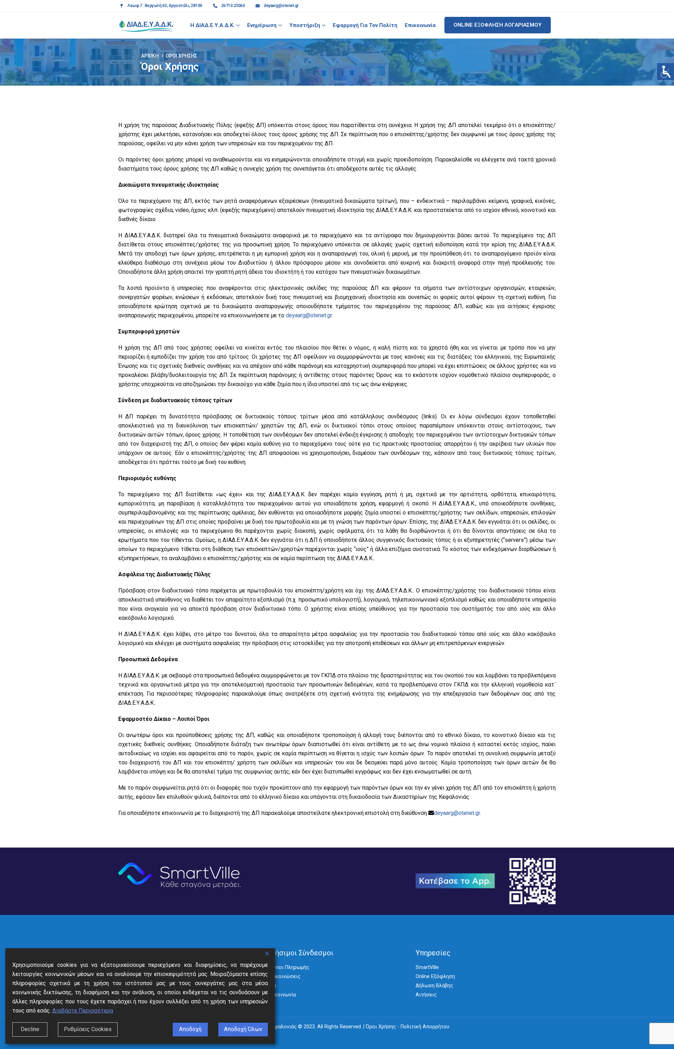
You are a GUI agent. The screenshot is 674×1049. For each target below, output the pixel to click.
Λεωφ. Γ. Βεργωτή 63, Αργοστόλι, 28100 (164, 5)
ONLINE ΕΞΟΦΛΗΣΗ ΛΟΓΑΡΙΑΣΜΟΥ (498, 25)
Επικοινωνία (420, 25)
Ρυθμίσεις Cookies (88, 1029)
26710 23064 (233, 5)
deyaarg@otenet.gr (281, 5)
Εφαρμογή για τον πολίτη (365, 25)
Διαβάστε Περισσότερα (82, 1010)
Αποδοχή (190, 1029)
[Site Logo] (146, 25)
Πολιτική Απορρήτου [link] (425, 1027)
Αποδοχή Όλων (243, 1029)
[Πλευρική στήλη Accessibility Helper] (665, 71)
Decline (30, 1029)
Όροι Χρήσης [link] (381, 1027)
